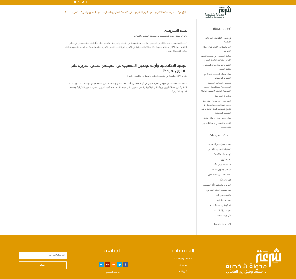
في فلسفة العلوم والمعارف (117, 13)
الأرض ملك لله (224, 216)
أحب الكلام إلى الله (222, 165)
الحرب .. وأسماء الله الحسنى (217, 185)
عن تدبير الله (225, 180)
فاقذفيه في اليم (223, 195)
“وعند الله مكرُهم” (222, 154)
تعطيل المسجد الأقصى (219, 149)
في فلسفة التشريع (164, 13)
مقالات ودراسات (134, 76)
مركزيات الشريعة (223, 96)
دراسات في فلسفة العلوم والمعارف (159, 76)
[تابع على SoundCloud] (113, 264)
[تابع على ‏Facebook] (125, 264)
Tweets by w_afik (222, 224)
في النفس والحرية (90, 13)
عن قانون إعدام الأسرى (219, 144)
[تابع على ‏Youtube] (107, 264)
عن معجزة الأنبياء (222, 211)
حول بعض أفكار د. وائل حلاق (217, 118)
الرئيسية (182, 13)
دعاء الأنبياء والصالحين (219, 175)
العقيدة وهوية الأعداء (220, 205)
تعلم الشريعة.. (175, 30)
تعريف (74, 13)
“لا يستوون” (225, 160)
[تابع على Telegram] (101, 264)
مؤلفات (183, 265)
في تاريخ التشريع (143, 13)
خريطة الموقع (113, 272)
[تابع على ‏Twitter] (119, 264)
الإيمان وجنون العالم (221, 170)
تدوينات (171, 36)
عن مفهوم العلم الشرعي (218, 190)
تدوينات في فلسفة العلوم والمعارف (150, 36)
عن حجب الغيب (223, 200)
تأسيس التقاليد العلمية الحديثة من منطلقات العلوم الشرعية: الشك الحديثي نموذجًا (216, 87)
